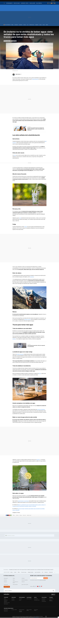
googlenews (54, 3)
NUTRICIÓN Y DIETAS (24, 3)
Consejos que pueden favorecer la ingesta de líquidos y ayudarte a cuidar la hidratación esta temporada (35, 129)
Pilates (19, 572)
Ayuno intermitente (38, 572)
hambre (38, 459)
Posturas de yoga (23, 572)
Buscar (53, 591)
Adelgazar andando (31, 572)
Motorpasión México (36, 610)
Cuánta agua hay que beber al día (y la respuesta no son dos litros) (36, 346)
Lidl (27, 24)
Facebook (49, 3)
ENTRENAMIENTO (9, 3)
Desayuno (5, 581)
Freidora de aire (31, 24)
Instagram (47, 3)
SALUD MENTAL (39, 3)
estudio (14, 338)
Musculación (6, 578)
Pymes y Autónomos (51, 600)
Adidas (12, 24)
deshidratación (35, 79)
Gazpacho (36, 24)
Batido (47, 24)
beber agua (29, 515)
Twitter (12, 41)
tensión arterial (27, 319)
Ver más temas (6, 586)
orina (15, 155)
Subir (52, 594)
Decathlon (20, 24)
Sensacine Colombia (20, 611)
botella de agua (20, 354)
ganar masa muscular (25, 584)
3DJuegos (13, 598)
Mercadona (16, 24)
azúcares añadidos (41, 409)
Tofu (42, 572)
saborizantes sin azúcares (23, 500)
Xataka (5, 598)
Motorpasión (36, 598)
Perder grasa (6, 584)
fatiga (25, 226)
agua (40, 373)
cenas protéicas (15, 584)
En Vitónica (29, 126)
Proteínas (23, 578)
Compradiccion (44, 601)
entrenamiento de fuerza (15, 582)
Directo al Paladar (29, 598)
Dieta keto (46, 572)
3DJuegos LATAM (14, 609)
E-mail (15, 41)
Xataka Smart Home (7, 602)
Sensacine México (21, 609)
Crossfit (15, 572)
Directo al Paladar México (29, 610)
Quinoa (12, 572)
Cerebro (24, 24)
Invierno (25, 515)
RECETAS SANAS (17, 3)
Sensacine (20, 598)
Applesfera (5, 601)
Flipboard (53, 3)
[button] (18, 74)
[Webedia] (53, 0)
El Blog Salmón (51, 598)
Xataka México (6, 609)
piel (20, 217)
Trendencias (43, 598)
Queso (40, 24)
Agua (21, 515)
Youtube (51, 3)
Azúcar (44, 24)
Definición (23, 581)
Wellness (17, 515)
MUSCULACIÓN (32, 3)
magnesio (32, 276)
